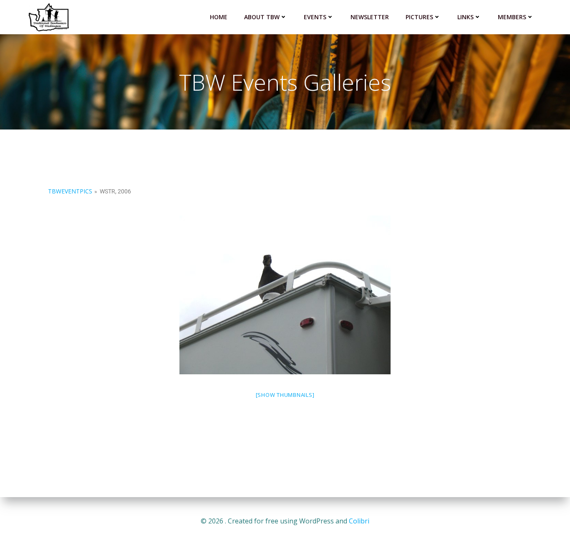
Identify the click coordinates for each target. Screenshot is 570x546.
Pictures (419, 17)
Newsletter (370, 17)
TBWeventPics (70, 191)
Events (315, 17)
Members (512, 17)
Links (465, 17)
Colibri (359, 521)
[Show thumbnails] (285, 395)
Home (218, 17)
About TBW (262, 17)
